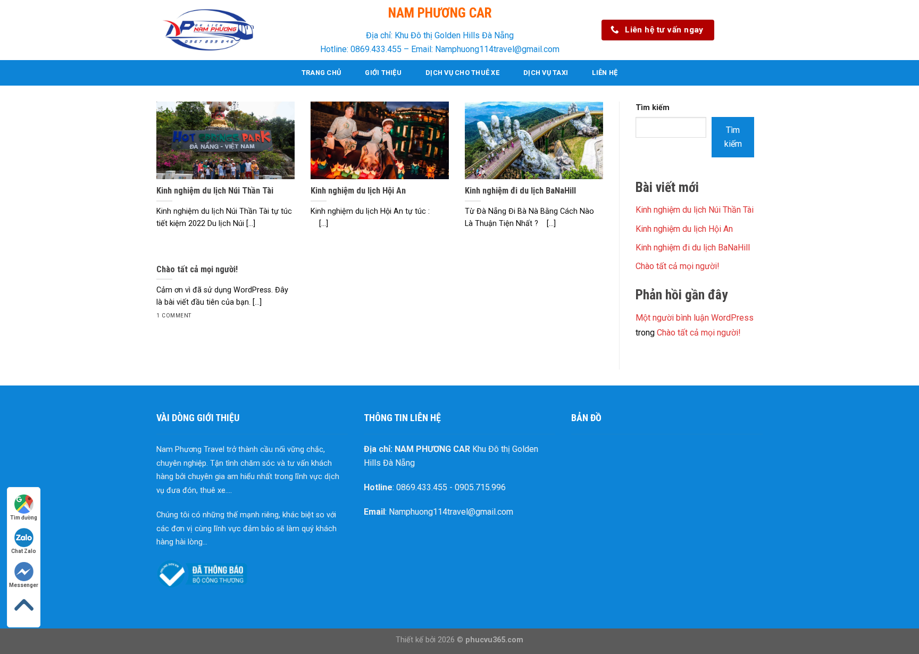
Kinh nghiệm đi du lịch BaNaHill (693, 247)
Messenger (23, 585)
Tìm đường (23, 518)
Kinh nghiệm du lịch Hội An (684, 229)
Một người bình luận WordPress (695, 318)
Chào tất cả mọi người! (678, 266)
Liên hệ (604, 73)
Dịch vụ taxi (545, 73)
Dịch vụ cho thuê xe (462, 73)
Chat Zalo (23, 551)
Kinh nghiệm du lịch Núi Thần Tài (695, 210)
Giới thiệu (383, 73)
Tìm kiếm (653, 107)
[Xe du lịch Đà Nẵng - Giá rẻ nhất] (209, 30)
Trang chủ (321, 73)
